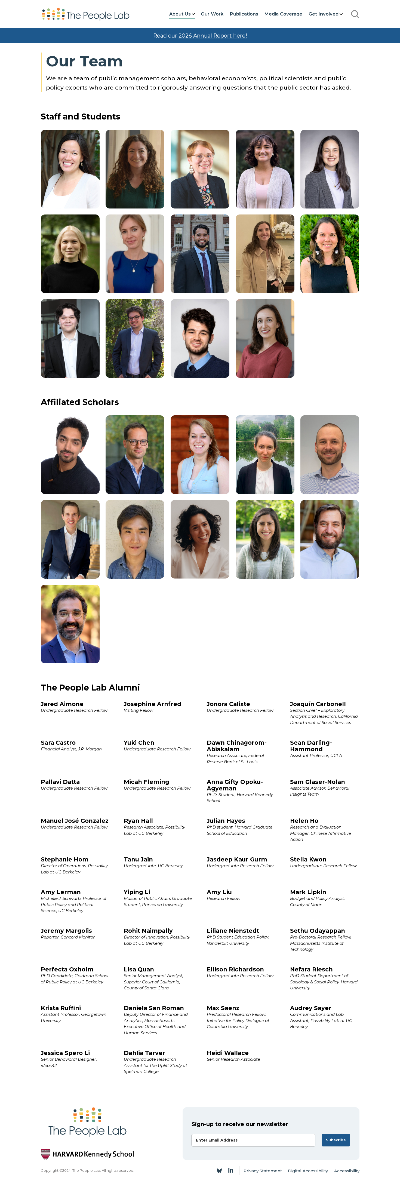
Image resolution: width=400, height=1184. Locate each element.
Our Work (212, 14)
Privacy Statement (263, 1170)
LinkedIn (230, 1170)
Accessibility (346, 1170)
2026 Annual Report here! (213, 35)
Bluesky (219, 1170)
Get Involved (324, 14)
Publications (244, 14)
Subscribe (336, 1140)
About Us (180, 14)
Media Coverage (283, 14)
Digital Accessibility (308, 1170)
